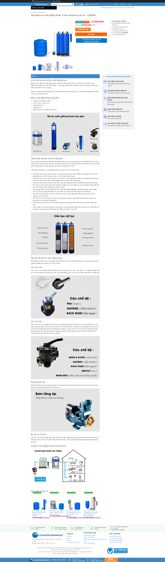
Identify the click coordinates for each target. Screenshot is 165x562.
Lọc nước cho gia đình (116, 542)
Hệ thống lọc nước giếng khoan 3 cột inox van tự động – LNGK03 (56, 512)
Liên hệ (69, 538)
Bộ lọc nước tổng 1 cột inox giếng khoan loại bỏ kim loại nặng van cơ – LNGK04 (74, 513)
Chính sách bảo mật (89, 543)
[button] (44, 7)
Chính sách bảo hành (90, 535)
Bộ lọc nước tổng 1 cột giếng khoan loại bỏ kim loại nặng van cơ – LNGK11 (39, 513)
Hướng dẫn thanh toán (73, 542)
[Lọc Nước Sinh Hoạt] (40, 4)
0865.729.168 (113, 7)
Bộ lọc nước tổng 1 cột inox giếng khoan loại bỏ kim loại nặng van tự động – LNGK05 (91, 513)
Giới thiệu (69, 536)
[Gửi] (72, 4)
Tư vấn (129, 4)
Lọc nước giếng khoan (38, 12)
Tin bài (68, 540)
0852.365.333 (122, 7)
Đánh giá (123, 4)
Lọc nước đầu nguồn (115, 536)
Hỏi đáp (115, 4)
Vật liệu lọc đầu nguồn (116, 540)
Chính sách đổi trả (89, 537)
